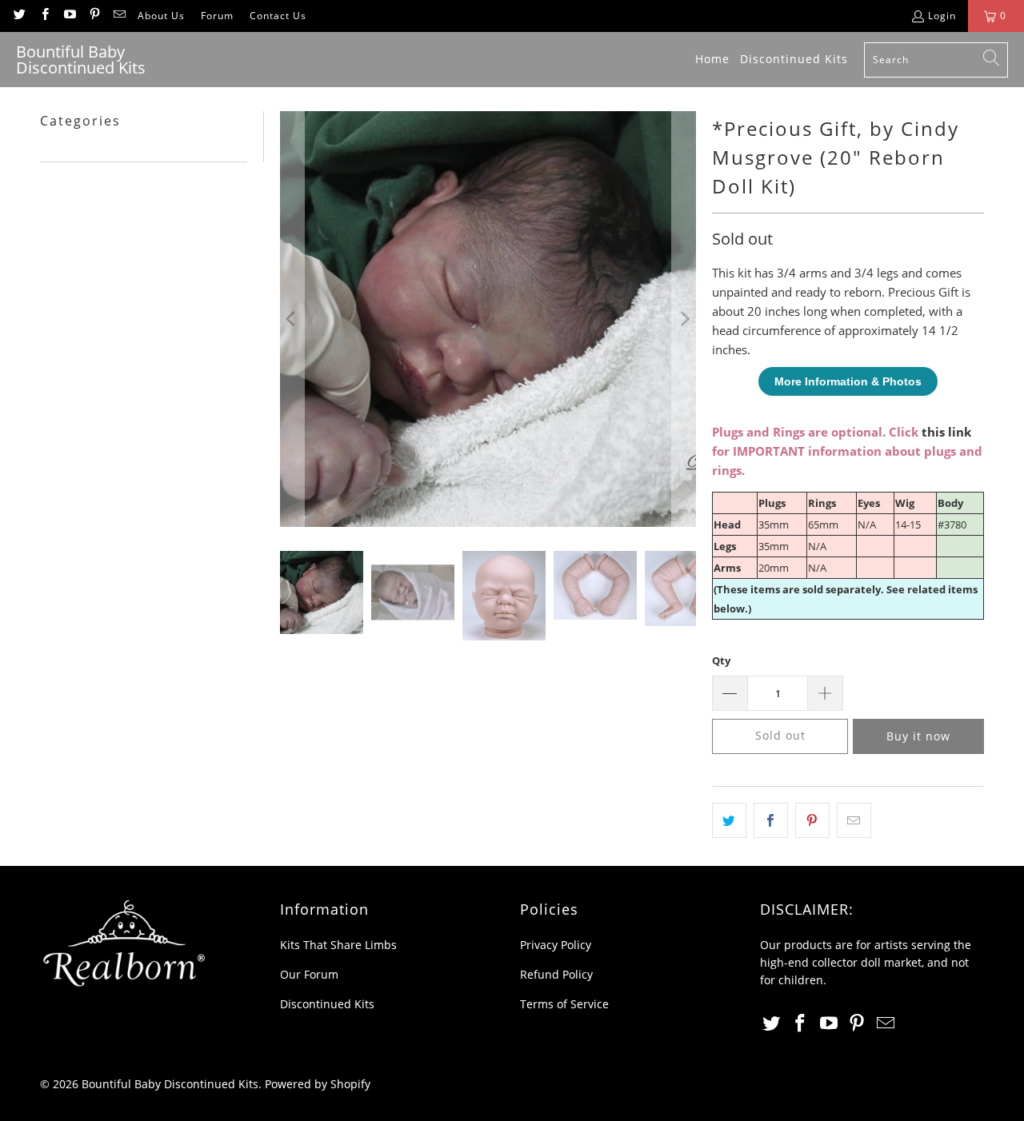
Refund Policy (556, 974)
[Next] (684, 319)
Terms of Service (564, 1003)
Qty (721, 660)
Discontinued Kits (327, 1003)
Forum (217, 15)
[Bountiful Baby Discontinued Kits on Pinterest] (94, 15)
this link (946, 432)
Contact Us (278, 15)
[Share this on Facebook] (771, 820)
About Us (161, 15)
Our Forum (309, 974)
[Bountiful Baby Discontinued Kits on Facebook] (43, 15)
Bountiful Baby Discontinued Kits (170, 1083)
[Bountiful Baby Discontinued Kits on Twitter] (19, 15)
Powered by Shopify (317, 1083)
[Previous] (292, 319)
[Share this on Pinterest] (812, 820)
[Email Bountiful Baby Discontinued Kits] (119, 15)
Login (942, 15)
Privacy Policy (555, 944)
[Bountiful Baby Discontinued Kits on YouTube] (69, 15)
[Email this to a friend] (854, 820)
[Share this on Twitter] (729, 820)
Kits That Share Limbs (338, 944)
